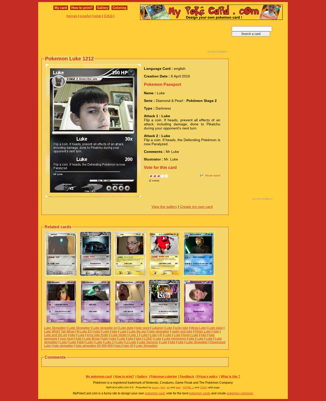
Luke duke (126, 328)
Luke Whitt (51, 331)
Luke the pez (138, 331)
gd (168, 387)
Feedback (187, 376)
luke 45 (128, 345)
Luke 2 (109, 342)
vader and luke (182, 331)
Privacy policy (207, 376)
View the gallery (164, 207)
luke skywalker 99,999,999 (94, 345)
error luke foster (97, 335)
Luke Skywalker (55, 328)
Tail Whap (68, 331)
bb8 (81, 342)
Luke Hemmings (175, 338)
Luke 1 (134, 335)
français (71, 16)
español (85, 16)
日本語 (108, 16)
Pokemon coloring (164, 376)
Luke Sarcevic (148, 342)
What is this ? (230, 376)
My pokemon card (99, 376)
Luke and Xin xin (55, 335)
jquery (155, 387)
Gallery (102, 8)
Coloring (119, 8)
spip (178, 387)
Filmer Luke (203, 331)
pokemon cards (199, 393)
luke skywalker (159, 331)
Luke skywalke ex (104, 328)
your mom (67, 338)
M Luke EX (84, 331)
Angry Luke (190, 335)
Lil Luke (130, 342)
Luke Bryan (92, 338)
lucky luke (181, 328)
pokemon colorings (240, 393)
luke (97, 331)
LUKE (148, 338)
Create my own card (196, 207)
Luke (168, 328)
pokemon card (155, 393)
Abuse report (212, 175)
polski (97, 16)
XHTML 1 (188, 387)
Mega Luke (198, 328)
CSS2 (203, 387)
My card (61, 8)
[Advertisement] (135, 37)
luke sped (143, 328)
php (162, 387)
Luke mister (119, 335)
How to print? (82, 8)
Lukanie (157, 328)
